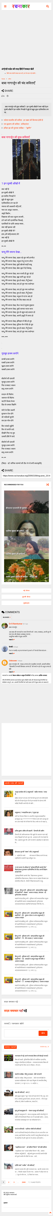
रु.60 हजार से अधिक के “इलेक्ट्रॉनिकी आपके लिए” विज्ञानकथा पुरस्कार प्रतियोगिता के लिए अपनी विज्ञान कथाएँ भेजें (31, 869)
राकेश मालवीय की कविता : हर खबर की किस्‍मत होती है (23, 120)
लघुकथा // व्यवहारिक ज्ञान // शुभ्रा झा (27, 812)
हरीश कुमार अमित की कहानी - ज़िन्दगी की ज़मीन (29, 831)
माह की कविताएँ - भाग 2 (22, 1092)
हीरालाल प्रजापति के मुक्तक (16, 508)
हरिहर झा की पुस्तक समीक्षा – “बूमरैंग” (17, 128)
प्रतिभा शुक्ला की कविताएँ (15, 554)
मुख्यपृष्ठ (26, 603)
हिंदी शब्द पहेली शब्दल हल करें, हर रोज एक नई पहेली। (21, 73)
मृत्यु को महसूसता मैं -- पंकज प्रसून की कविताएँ (29, 1111)
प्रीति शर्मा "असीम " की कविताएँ (24, 1165)
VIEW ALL (44, 1047)
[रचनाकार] (21, 7)
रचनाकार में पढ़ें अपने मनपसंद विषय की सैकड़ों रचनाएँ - (32, 1056)
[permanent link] (7, 96)
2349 (23, 1182)
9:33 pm (15, 647)
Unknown (13, 661)
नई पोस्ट (26, 590)
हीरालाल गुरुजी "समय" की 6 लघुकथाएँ (27, 852)
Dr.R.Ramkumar (16, 624)
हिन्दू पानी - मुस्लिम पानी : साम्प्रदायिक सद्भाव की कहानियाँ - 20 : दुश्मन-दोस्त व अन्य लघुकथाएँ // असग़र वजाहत (30, 915)
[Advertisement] (26, 37)
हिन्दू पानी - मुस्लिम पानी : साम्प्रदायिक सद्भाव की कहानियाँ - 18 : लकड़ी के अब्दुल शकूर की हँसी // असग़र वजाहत (30, 958)
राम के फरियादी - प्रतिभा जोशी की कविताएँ (28, 1129)
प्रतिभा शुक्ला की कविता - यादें (17, 531)
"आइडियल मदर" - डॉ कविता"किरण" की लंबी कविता (31, 1147)
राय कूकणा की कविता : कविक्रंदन (16, 124)
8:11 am (25, 624)
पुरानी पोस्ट (26, 597)
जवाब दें (11, 640)
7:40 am (19, 661)
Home (3, 79)
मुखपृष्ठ (5, 1203)
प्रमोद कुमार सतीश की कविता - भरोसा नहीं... (22, 576)
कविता (9, 79)
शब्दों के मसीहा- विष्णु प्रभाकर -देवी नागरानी (28, 1074)
